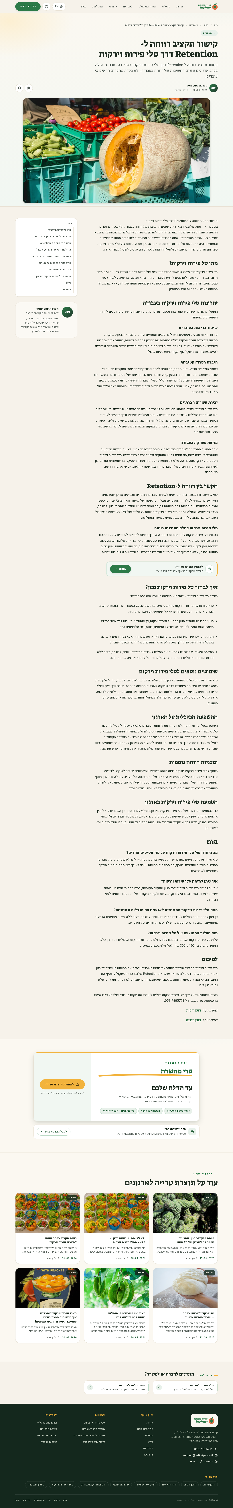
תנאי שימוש (60, 1500)
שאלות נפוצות (49, 1442)
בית (216, 25)
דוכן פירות (193, 1020)
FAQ (68, 283)
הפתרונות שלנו (147, 7)
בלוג (83, 7)
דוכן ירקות (193, 1010)
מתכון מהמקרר (36, 1485)
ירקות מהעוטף (121, 1485)
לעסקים (128, 7)
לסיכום (67, 289)
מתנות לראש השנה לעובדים (89, 1435)
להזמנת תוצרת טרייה (57, 1085)
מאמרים (193, 25)
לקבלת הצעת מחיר (55, 1132)
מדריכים (148, 1448)
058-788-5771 (203, 1449)
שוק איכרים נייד (146, 1485)
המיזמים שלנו (145, 1429)
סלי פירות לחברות (94, 1423)
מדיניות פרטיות (42, 1500)
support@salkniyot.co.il (198, 1455)
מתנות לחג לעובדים (93, 1429)
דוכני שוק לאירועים (94, 1442)
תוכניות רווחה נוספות (59, 269)
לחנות (118, 570)
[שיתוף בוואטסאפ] (29, 88)
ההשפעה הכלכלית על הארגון (55, 263)
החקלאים (97, 7)
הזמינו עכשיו (28, 6)
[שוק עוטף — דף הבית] (208, 6)
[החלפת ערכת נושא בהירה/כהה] (46, 7)
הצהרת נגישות (22, 1500)
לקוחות (113, 7)
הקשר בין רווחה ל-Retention (55, 243)
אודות (179, 7)
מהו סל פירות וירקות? (59, 230)
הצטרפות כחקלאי (47, 1423)
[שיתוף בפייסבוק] (19, 88)
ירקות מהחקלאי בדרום (93, 1485)
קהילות (166, 7)
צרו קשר (148, 1455)
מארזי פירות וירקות (62, 1485)
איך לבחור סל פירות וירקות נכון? (53, 250)
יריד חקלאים (169, 1485)
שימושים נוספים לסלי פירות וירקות (51, 256)
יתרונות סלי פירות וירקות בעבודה (53, 236)
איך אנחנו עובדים (47, 1435)
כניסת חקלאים (48, 1429)
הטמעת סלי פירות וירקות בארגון (53, 276)
